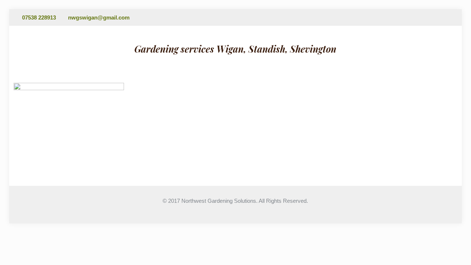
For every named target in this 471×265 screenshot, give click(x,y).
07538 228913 (39, 17)
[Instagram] (453, 17)
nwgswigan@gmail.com (99, 17)
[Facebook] (443, 17)
